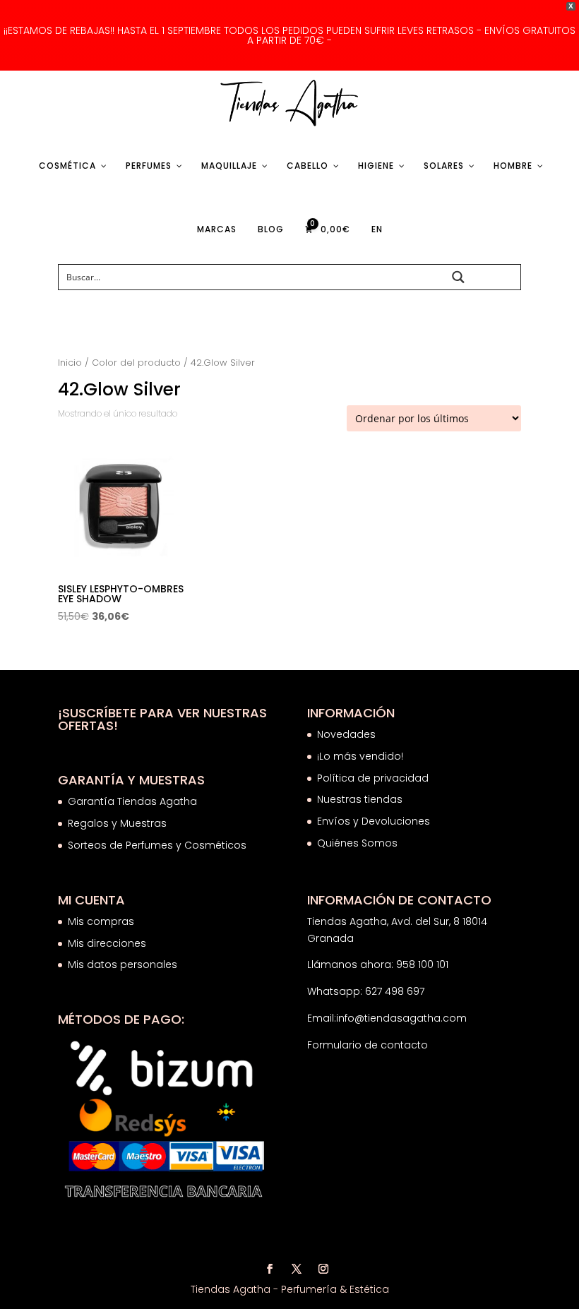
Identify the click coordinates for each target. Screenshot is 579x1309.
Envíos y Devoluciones (375, 821)
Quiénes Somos (357, 843)
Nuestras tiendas (361, 799)
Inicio (70, 362)
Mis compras (101, 921)
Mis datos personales (122, 964)
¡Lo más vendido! (360, 756)
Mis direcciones (107, 943)
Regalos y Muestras (117, 823)
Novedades (346, 734)
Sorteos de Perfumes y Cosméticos (157, 845)
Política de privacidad (373, 778)
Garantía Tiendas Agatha (132, 801)
